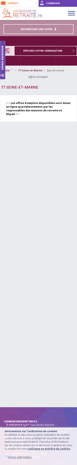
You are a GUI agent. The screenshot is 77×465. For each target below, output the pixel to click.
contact (13, 3)
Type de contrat (55, 70)
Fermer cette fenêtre (20, 457)
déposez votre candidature (42, 50)
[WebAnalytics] (12, 413)
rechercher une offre (36, 29)
